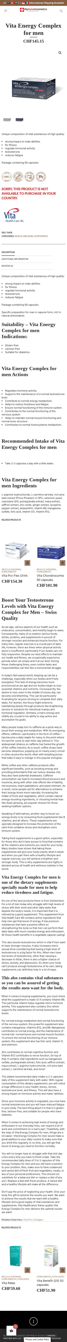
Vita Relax (8, 1283)
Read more (27, 563)
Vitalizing (23, 1279)
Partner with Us (12, 1338)
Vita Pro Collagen (33, 1219)
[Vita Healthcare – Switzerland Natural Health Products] (14, 215)
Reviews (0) (7, 266)
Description (8, 252)
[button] (6, 11)
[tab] (27, 252)
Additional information (15, 259)
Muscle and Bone (24, 236)
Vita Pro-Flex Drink (15, 575)
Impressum (55, 1338)
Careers (51, 1335)
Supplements (41, 236)
